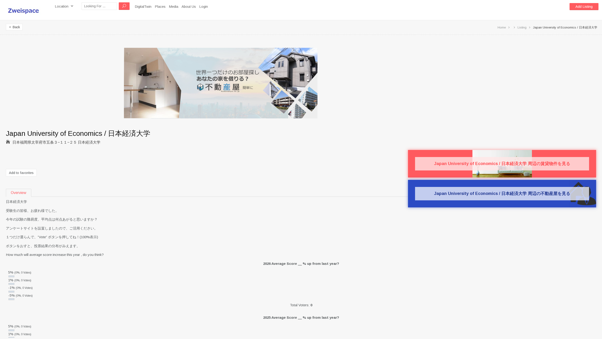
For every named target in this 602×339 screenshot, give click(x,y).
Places (160, 6)
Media (173, 6)
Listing (522, 27)
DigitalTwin (143, 6)
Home (502, 27)
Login (203, 6)
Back (14, 27)
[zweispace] (26, 10)
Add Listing (584, 6)
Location (62, 6)
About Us (189, 6)
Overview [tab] (18, 193)
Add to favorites (21, 173)
